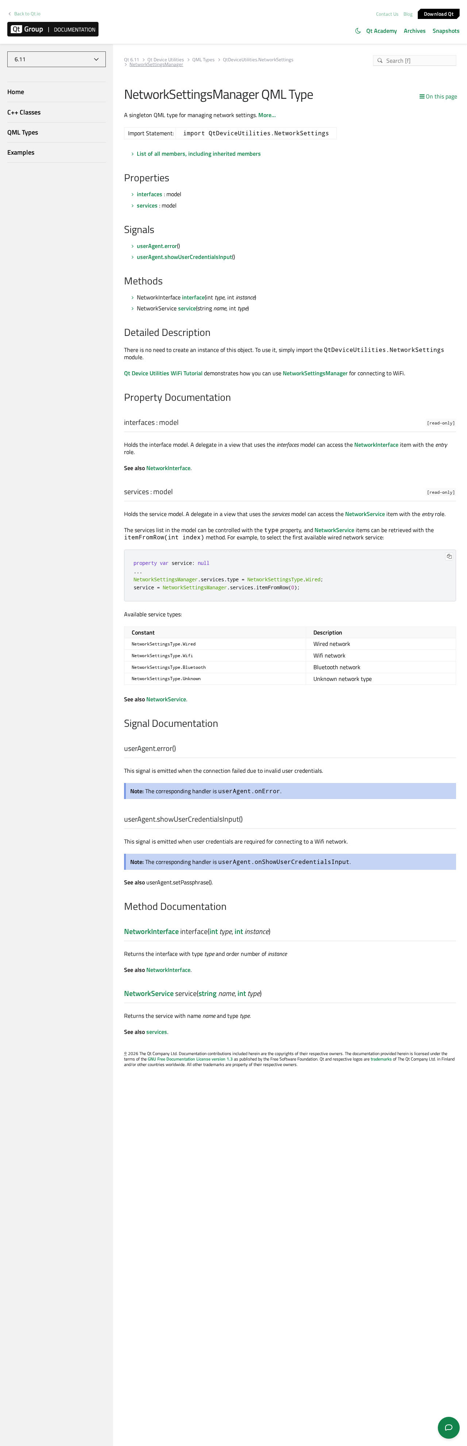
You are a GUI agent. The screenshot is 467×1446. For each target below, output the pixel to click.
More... (267, 115)
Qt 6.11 (131, 59)
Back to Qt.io (27, 13)
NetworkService (365, 513)
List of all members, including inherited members (199, 153)
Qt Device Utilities (165, 59)
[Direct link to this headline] (173, 178)
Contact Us (387, 14)
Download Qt (439, 13)
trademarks (381, 1058)
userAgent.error (157, 245)
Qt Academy (381, 30)
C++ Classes (23, 112)
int (213, 931)
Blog (408, 14)
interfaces (149, 194)
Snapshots (446, 30)
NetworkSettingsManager (315, 373)
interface (193, 297)
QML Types (22, 132)
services (147, 205)
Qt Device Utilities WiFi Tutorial (163, 373)
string (207, 993)
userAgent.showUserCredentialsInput (184, 256)
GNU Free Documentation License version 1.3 (190, 1058)
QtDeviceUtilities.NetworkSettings (258, 59)
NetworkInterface (376, 444)
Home (15, 92)
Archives (415, 30)
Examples (20, 152)
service (187, 308)
